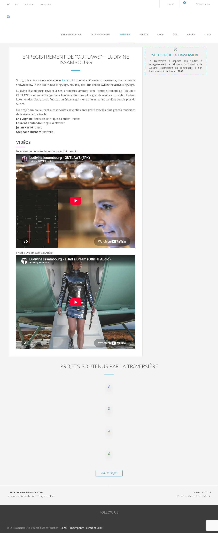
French (65, 80)
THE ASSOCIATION (72, 34)
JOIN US (191, 34)
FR (8, 4)
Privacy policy (76, 527)
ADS (175, 34)
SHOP (160, 34)
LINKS (207, 34)
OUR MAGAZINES (101, 34)
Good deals (47, 4)
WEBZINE (125, 34)
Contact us (29, 4)
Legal (64, 527)
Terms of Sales (94, 527)
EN (16, 4)
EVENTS (144, 34)
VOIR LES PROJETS (109, 473)
